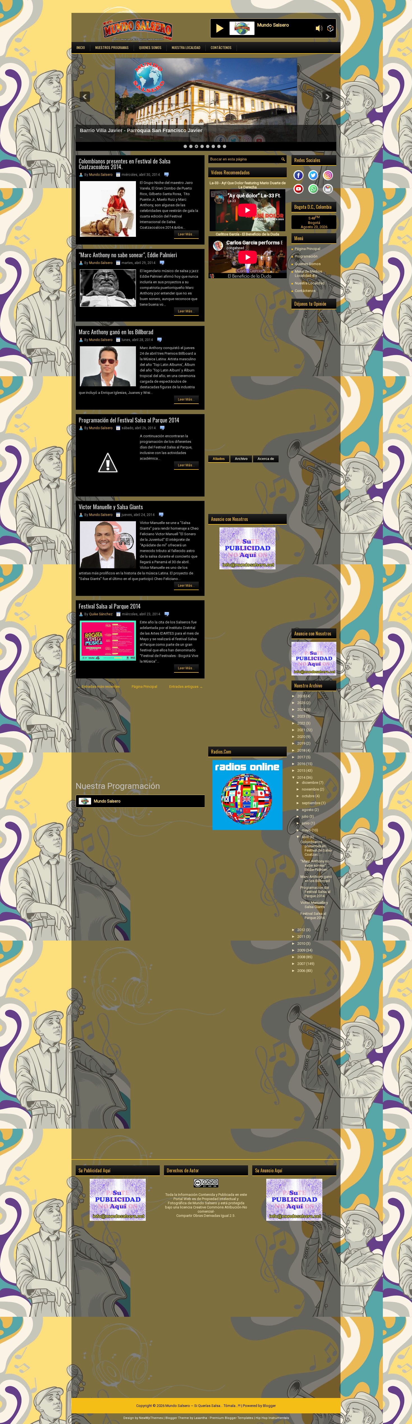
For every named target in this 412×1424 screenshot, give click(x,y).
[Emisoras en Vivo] (330, 28)
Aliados (219, 459)
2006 (301, 971)
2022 (301, 723)
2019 (301, 743)
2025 (301, 703)
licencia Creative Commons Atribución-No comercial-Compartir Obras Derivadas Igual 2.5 (211, 1211)
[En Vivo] (220, 28)
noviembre (311, 789)
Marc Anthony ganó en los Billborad (116, 332)
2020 (301, 737)
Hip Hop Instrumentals (272, 1418)
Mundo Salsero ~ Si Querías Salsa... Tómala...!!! (202, 1406)
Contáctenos (221, 47)
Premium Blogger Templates (231, 1418)
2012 (301, 930)
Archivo (241, 459)
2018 (301, 750)
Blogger (269, 1406)
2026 (301, 696)
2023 (301, 716)
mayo (307, 830)
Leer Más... (186, 234)
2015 (301, 770)
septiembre (311, 803)
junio (306, 823)
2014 (301, 777)
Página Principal (144, 686)
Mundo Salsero (100, 175)
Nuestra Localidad (186, 47)
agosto (308, 810)
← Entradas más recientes (98, 686)
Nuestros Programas (112, 47)
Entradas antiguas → (186, 686)
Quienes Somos (150, 47)
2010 (301, 943)
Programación (306, 256)
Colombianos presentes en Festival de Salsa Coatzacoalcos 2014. (124, 163)
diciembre (310, 782)
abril (306, 837)
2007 (301, 964)
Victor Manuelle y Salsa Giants (111, 506)
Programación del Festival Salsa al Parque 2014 (129, 420)
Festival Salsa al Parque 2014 (110, 606)
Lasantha (200, 1418)
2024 (301, 709)
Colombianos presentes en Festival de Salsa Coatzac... (316, 848)
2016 (301, 764)
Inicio (81, 47)
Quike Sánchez (101, 614)
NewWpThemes (151, 1418)
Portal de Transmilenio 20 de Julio (120, 130)
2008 (301, 957)
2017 (301, 757)
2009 (301, 950)
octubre (308, 796)
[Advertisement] (140, 735)
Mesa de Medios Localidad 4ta (308, 273)
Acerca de (266, 459)
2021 (301, 730)
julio (305, 816)
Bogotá (314, 223)
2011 (301, 936)
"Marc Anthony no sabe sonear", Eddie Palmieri (128, 255)
